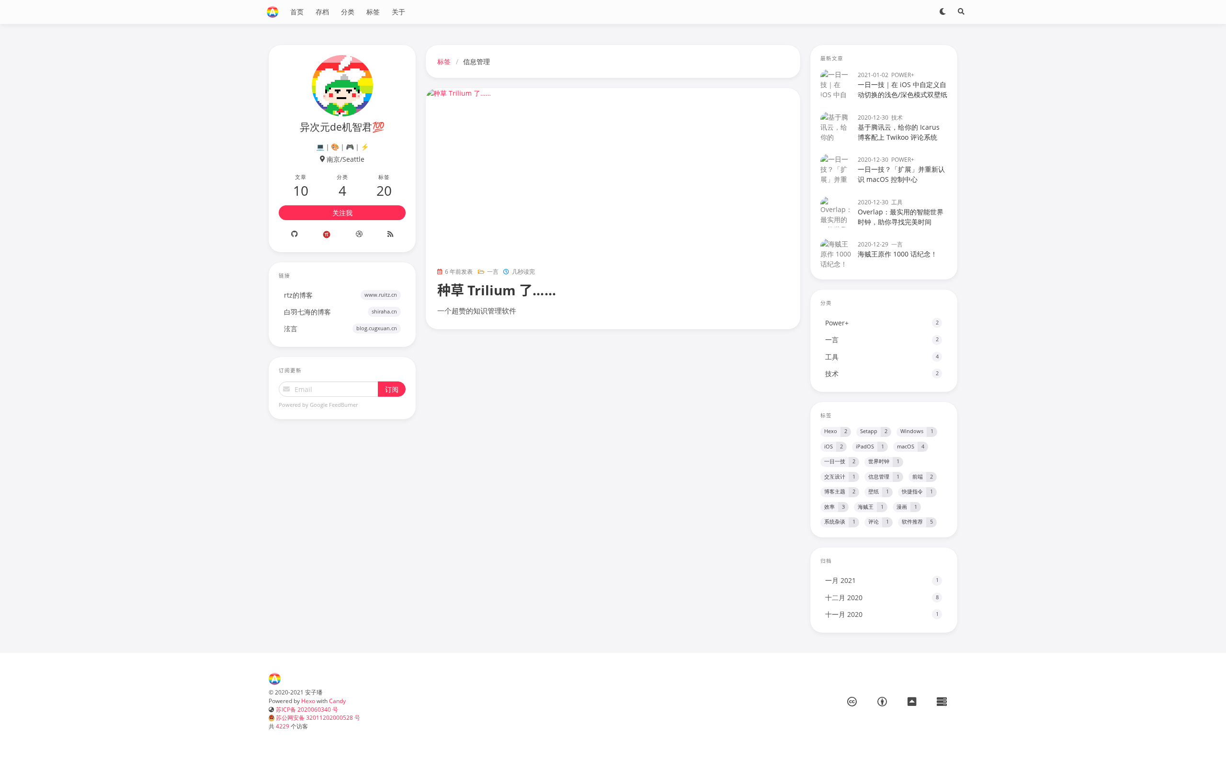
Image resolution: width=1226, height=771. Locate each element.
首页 (297, 11)
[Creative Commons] (852, 702)
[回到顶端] (825, 751)
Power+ (902, 74)
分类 (347, 11)
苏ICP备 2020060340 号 (307, 709)
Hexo (308, 700)
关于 (398, 11)
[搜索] (961, 12)
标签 (373, 11)
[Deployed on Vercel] (912, 702)
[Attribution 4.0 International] (882, 702)
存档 (322, 11)
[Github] (294, 234)
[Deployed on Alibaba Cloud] (941, 702)
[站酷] (359, 234)
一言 (493, 271)
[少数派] (326, 234)
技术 (897, 117)
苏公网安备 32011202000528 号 (317, 717)
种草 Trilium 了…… (496, 290)
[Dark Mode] (942, 12)
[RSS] (390, 234)
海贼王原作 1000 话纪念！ (897, 253)
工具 (897, 202)
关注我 (342, 212)
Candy (337, 700)
